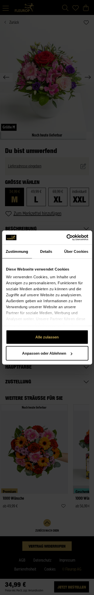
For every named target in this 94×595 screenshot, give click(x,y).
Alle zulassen (47, 337)
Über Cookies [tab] (76, 251)
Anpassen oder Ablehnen (44, 353)
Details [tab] (46, 251)
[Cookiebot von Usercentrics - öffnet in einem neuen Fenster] (67, 237)
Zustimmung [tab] (17, 251)
